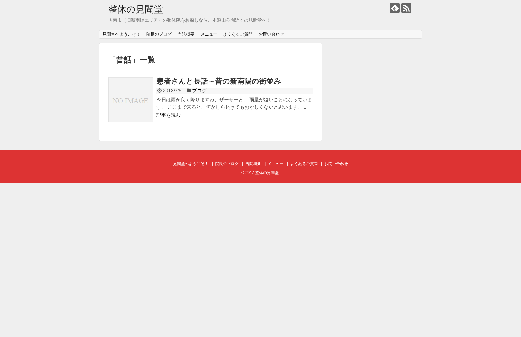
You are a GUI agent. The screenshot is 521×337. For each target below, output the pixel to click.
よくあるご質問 (238, 34)
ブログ (199, 90)
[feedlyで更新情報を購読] (395, 8)
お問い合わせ (271, 34)
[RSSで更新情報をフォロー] (406, 8)
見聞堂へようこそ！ (122, 34)
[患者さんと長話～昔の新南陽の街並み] (130, 99)
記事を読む (168, 115)
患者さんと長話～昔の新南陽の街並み (218, 81)
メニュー (209, 34)
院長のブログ (159, 34)
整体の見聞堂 (135, 9)
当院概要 (186, 34)
